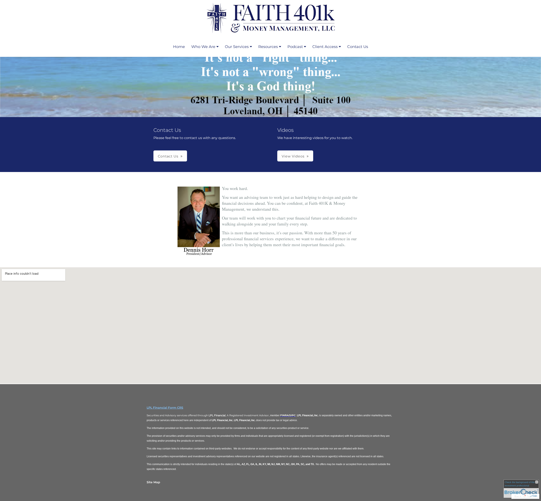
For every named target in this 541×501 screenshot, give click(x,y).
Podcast (295, 46)
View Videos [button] (293, 156)
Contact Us (357, 46)
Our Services (237, 46)
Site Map (153, 482)
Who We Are (203, 46)
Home (179, 46)
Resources (268, 46)
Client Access (325, 46)
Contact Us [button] (168, 156)
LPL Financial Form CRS (165, 408)
